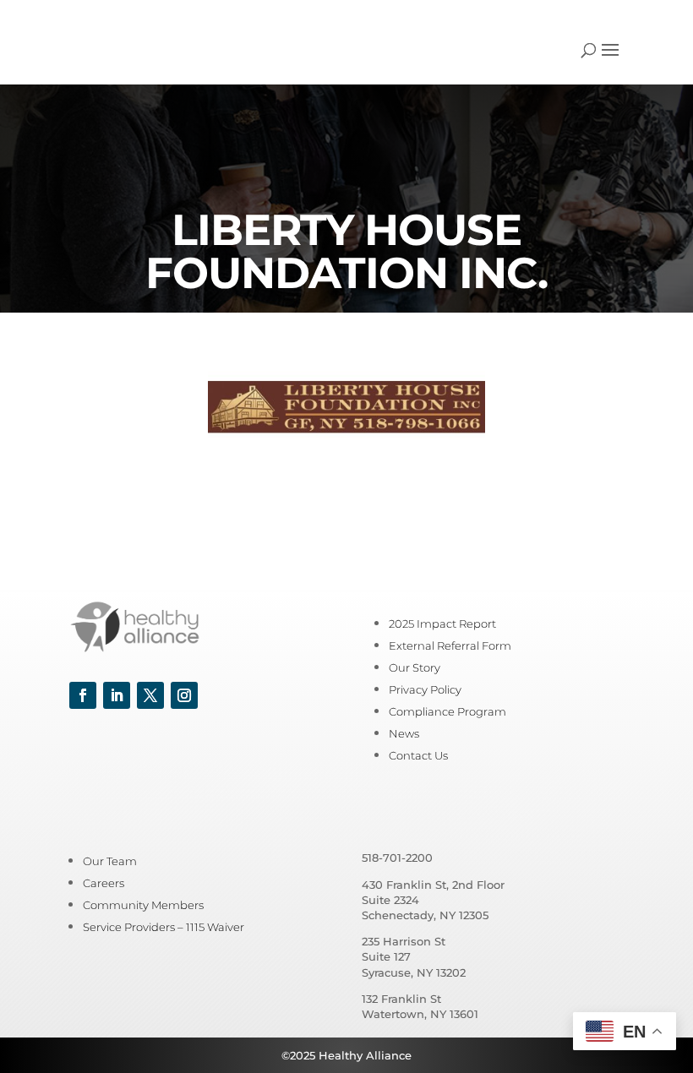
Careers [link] (103, 883)
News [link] (404, 733)
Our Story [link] (414, 667)
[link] (117, 49)
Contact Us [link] (418, 755)
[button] (610, 60)
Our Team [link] (110, 861)
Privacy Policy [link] (425, 689)
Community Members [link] (143, 905)
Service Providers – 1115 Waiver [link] (163, 927)
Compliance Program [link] (447, 711)
